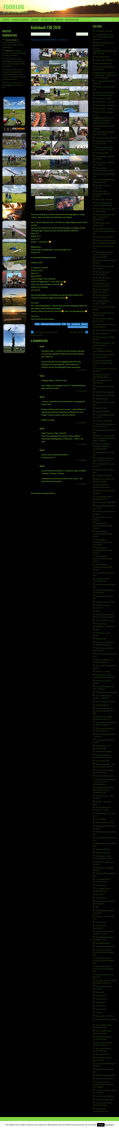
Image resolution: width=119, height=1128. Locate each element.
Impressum (59, 19)
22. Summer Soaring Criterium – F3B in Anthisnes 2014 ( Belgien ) (103, 1084)
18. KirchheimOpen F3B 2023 (106, 330)
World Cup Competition (77, 327)
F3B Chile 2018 (100, 639)
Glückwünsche (101, 922)
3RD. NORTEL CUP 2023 (104, 237)
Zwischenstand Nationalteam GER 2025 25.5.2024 (101, 193)
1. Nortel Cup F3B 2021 (103, 421)
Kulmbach (76, 324)
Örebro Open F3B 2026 (103, 60)
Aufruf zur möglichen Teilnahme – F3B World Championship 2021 (102, 446)
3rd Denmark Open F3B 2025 (105, 138)
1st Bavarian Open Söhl (103, 31)
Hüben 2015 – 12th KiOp (104, 1016)
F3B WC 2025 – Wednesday (105, 105)
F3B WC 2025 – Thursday (104, 102)
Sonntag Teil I (100, 1006)
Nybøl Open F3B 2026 (103, 63)
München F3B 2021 (102, 411)
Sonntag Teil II (100, 1002)
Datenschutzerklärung (20, 19)
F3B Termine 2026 (102, 57)
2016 (37, 324)
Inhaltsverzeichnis (72, 19)
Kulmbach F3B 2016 (102, 853)
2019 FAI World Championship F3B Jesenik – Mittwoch (103, 550)
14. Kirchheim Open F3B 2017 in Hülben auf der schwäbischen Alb (103, 790)
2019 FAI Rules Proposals (104, 620)
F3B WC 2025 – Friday (103, 99)
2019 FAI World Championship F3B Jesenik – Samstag (103, 525)
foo (68, 324)
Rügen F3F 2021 (101, 408)
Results (84, 324)
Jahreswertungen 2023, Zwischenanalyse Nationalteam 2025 (104, 231)
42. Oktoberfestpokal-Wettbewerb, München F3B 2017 (103, 710)
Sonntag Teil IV (101, 995)
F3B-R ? (98, 630)
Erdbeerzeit (99, 992)
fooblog (13, 7)
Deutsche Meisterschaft (50, 324)
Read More (109, 1125)
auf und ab (99, 894)
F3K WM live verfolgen (103, 752)
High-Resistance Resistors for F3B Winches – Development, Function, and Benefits (105, 75)
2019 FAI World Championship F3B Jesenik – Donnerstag (103, 542)
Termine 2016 (100, 898)
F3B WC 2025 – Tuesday (104, 109)
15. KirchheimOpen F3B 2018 (106, 692)
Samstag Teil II (100, 1009)
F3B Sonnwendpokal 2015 (104, 946)
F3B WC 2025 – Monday (104, 112)
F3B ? (97, 907)
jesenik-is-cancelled (102, 671)
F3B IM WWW (35, 19)
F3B (63, 324)
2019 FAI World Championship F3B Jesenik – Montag (103, 567)
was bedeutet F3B (47, 19)
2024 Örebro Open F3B (103, 200)
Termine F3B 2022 (102, 399)
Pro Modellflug (100, 819)
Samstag (98, 1012)
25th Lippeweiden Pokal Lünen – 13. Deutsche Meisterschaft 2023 (103, 254)
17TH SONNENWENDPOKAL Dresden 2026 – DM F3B (105, 50)
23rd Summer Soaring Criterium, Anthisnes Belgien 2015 (103, 952)
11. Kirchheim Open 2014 (104, 1099)
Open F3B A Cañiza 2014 (104, 1079)
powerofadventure (102, 705)
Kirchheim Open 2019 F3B (104, 602)
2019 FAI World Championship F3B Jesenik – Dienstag (103, 558)
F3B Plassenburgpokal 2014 (105, 1075)
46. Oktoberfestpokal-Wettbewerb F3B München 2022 (103, 362)
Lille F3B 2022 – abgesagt (104, 392)
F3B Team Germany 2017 (104, 776)
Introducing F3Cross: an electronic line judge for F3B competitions (12, 44)
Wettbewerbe (82, 34)
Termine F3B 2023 (102, 334)
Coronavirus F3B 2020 (103, 476)
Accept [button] (100, 1125)
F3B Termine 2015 (102, 1054)
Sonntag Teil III (101, 999)
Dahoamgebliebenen (102, 943)
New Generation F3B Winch (105, 502)
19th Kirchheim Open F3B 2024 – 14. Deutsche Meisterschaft (103, 217)
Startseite (6, 19)
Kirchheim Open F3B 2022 (104, 395)
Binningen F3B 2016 (79, 332)
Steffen (47, 34)
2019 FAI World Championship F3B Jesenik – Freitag (103, 533)
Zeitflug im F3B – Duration (104, 822)
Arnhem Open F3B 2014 (104, 1096)
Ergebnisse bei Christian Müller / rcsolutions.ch (49, 40)
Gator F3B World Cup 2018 (105, 702)
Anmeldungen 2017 (102, 761)
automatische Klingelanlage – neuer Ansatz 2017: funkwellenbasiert (104, 781)
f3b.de (97, 611)
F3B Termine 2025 (102, 153)
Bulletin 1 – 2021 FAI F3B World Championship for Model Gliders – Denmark (104, 438)
